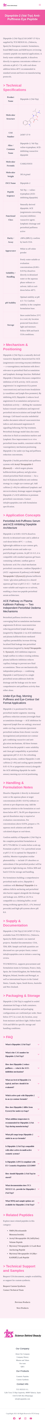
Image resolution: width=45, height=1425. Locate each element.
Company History (23, 1357)
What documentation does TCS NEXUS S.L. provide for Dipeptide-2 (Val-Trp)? (20, 1189)
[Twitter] (20, 1418)
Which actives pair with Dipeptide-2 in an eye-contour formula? (20, 1097)
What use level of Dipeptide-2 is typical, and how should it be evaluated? (18, 1083)
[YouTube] (31, 1418)
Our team (22, 1363)
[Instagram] (25, 1418)
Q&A (22, 1367)
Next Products (23, 1308)
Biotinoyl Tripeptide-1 (25, 885)
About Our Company (22, 1354)
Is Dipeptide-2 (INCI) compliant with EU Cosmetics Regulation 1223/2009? (20, 1164)
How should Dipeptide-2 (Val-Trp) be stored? (20, 1175)
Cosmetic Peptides (22, 1376)
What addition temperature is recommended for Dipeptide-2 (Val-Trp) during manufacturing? (19, 1123)
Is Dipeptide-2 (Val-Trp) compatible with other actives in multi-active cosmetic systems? (19, 1150)
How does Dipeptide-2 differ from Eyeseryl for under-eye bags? (19, 1109)
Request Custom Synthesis (14, 1286)
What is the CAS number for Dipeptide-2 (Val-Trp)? (17, 1054)
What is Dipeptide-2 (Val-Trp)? (18, 1044)
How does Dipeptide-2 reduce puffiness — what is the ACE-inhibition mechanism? (17, 1068)
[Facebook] (14, 1418)
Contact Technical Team (13, 1290)
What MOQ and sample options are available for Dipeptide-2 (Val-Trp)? (19, 1203)
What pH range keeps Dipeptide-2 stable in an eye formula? (19, 1136)
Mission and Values (22, 1360)
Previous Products (22, 1302)
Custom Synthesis (23, 1380)
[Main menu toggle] (40, 5)
